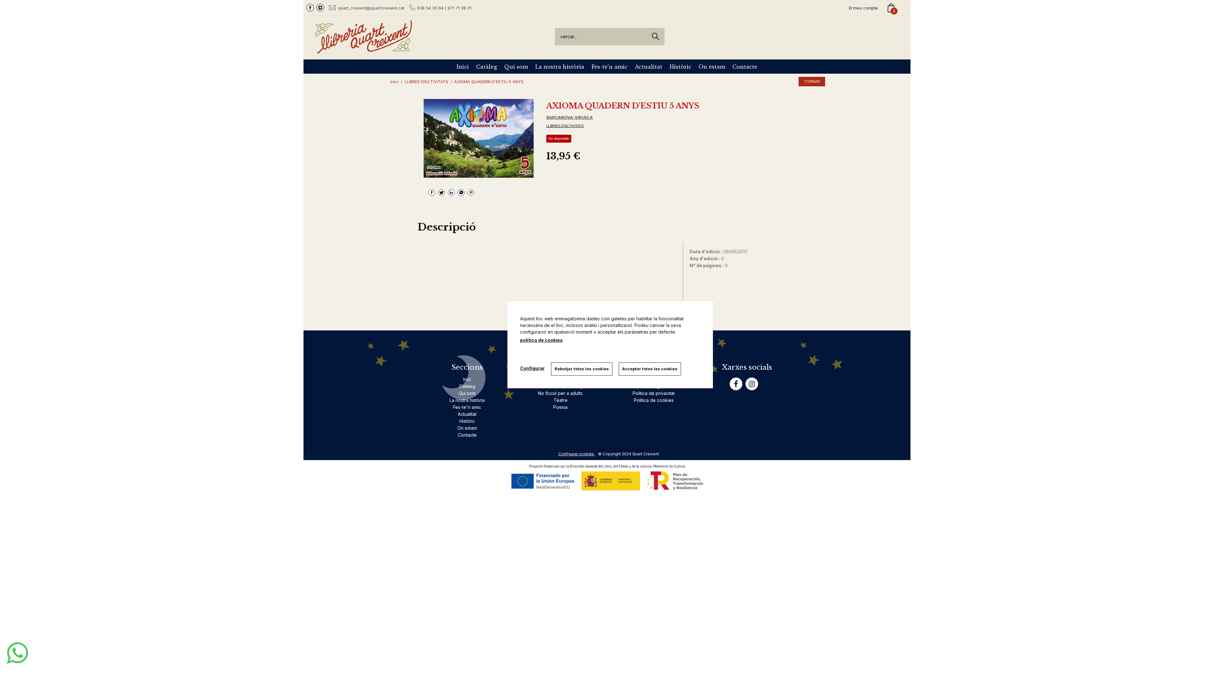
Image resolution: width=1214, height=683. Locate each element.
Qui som (516, 67)
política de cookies (541, 340)
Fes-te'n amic (610, 67)
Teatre (560, 400)
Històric (680, 67)
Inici (463, 67)
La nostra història (559, 67)
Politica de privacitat (654, 393)
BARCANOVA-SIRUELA (569, 117)
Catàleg (486, 67)
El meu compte (863, 7)
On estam (712, 67)
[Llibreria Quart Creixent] (363, 50)
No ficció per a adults (560, 393)
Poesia (560, 407)
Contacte (745, 67)
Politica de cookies (654, 400)
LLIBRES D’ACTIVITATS (565, 126)
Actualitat (648, 67)
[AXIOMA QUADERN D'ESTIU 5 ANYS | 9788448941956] (479, 138)
